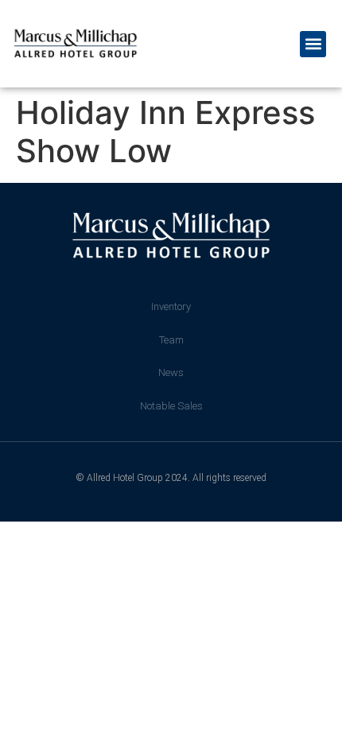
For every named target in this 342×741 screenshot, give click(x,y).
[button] (313, 44)
